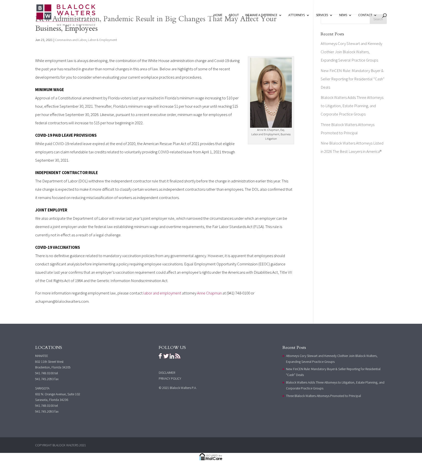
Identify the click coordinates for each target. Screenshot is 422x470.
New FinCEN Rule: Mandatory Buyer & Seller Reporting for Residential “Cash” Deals (352, 79)
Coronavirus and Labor (70, 40)
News (343, 15)
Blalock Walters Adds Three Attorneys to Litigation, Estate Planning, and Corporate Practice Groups (352, 106)
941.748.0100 (44, 373)
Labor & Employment (102, 40)
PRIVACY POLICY (170, 378)
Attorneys (296, 15)
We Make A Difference (261, 15)
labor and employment (162, 293)
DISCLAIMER (167, 372)
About (234, 15)
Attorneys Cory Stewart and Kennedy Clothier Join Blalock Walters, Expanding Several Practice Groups (351, 52)
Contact (365, 15)
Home (218, 15)
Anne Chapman (209, 293)
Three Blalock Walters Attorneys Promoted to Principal (323, 396)
